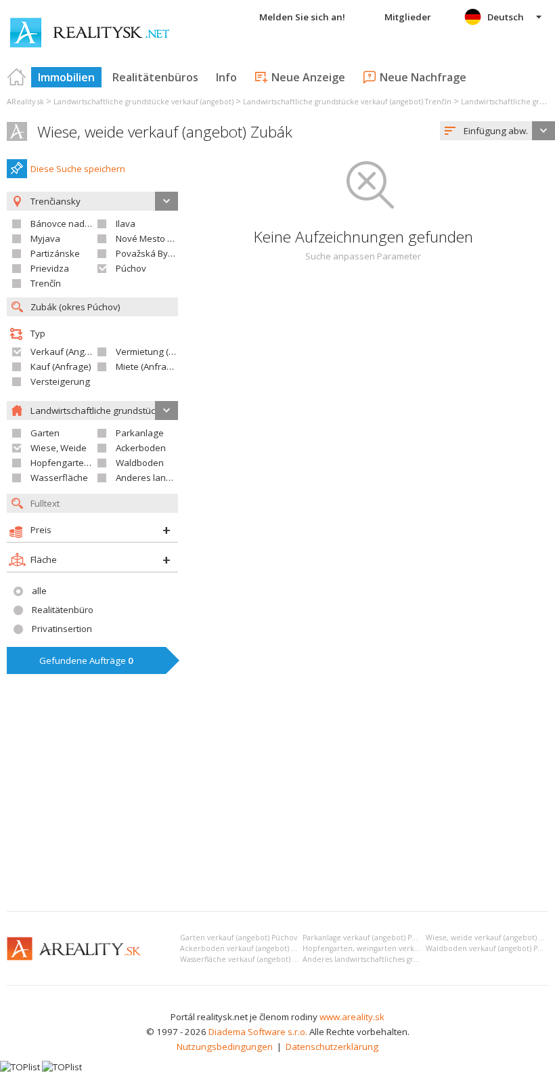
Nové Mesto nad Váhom (165, 238)
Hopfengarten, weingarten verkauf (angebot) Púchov (396, 948)
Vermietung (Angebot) (161, 351)
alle (39, 591)
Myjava (45, 238)
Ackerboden (141, 448)
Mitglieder (407, 17)
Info (226, 77)
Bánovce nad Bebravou (78, 223)
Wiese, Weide (58, 448)
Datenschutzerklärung (332, 1046)
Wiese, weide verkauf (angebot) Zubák (164, 131)
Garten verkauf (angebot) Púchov (238, 937)
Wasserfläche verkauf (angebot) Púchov (249, 959)
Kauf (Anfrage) (60, 366)
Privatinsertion (62, 629)
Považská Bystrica (153, 253)
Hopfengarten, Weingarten (86, 463)
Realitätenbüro (62, 610)
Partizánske (55, 253)
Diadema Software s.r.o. (257, 1032)
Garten (45, 433)
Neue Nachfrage (423, 77)
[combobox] (497, 130)
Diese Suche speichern (77, 169)
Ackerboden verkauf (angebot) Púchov (248, 948)
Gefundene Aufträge (86, 660)
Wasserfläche (59, 477)
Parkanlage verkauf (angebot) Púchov (368, 937)
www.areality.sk (351, 1017)
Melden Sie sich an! (302, 17)
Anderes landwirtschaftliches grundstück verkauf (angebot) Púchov (420, 959)
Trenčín (45, 283)
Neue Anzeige (308, 77)
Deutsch (505, 17)
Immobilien (66, 77)
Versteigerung (60, 381)
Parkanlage (140, 433)
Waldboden (140, 463)
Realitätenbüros (155, 77)
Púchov (131, 268)
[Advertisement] (277, 799)
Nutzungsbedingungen (225, 1046)
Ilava (125, 223)
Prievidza (49, 268)
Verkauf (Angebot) (68, 351)
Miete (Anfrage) (148, 366)
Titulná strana (17, 77)
